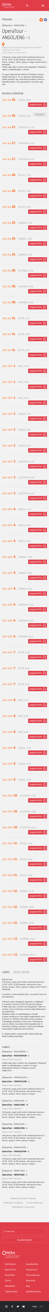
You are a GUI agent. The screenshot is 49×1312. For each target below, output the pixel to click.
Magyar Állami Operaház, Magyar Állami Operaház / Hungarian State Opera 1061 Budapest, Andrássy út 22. (22, 50)
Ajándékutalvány (33, 1291)
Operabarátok (32, 1264)
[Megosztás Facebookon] (45, 19)
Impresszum (31, 1269)
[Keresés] (27, 5)
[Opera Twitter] (18, 1306)
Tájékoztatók (11, 1291)
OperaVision (10, 1269)
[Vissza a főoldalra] (8, 5)
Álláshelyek (10, 1286)
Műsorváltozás (32, 1275)
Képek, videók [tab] (21, 972)
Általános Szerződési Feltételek (23, 1198)
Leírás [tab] (6, 972)
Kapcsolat (30, 1280)
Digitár (8, 1280)
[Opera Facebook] (12, 1306)
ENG (41, 1306)
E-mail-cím (9, 1231)
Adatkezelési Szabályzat (13, 1203)
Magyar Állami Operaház (12, 1059)
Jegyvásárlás (36, 104)
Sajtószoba (10, 1264)
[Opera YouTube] (23, 1306)
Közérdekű (10, 1275)
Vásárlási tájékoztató (34, 1203)
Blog (28, 1286)
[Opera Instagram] (6, 1306)
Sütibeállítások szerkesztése (23, 1207)
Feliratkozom (24, 1240)
